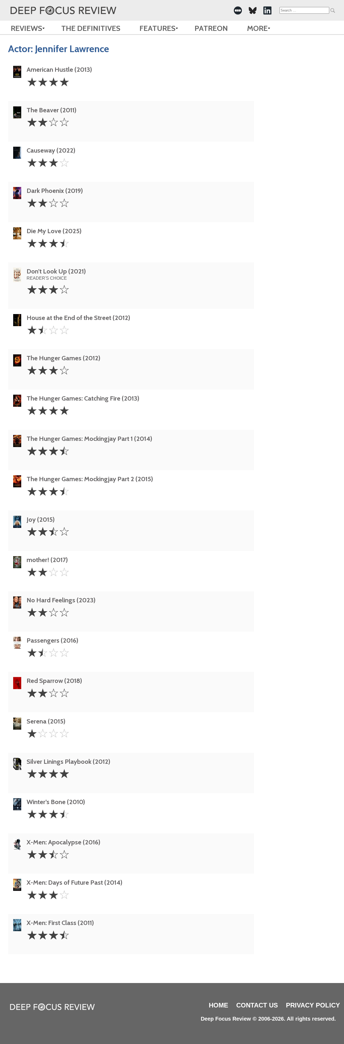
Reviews (26, 28)
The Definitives (90, 28)
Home (218, 1005)
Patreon (211, 28)
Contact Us (257, 1005)
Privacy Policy (313, 1005)
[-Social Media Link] (238, 10)
